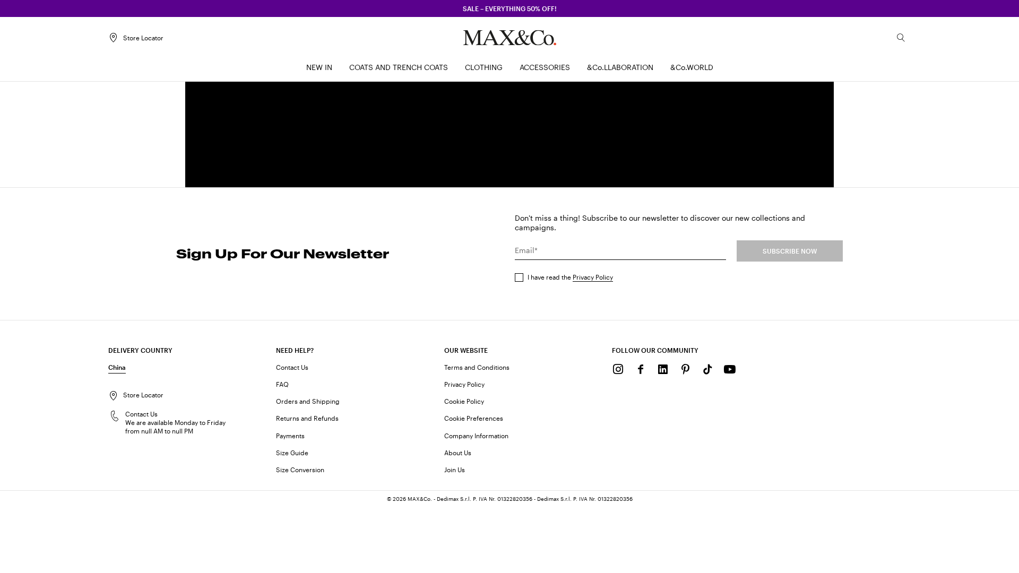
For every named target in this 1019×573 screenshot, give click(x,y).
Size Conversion (300, 469)
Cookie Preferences (473, 418)
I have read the (570, 277)
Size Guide (292, 452)
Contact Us (292, 367)
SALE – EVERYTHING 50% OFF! (510, 8)
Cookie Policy (464, 401)
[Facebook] (640, 369)
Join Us (454, 469)
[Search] (901, 37)
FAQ (282, 384)
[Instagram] (618, 369)
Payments (290, 435)
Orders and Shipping (308, 401)
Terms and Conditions (477, 367)
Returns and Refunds (307, 418)
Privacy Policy (593, 277)
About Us (457, 452)
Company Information (476, 435)
